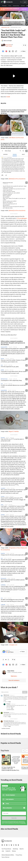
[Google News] (18, 845)
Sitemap (14, 851)
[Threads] (13, 845)
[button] (23, 750)
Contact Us (8, 851)
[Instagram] (4, 845)
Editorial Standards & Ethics (8, 855)
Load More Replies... (11, 709)
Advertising (15, 848)
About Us (22, 848)
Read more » (14, 676)
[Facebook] (2, 845)
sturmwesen (6, 712)
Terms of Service (5, 857)
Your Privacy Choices (6, 848)
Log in (25, 2)
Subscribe (14, 818)
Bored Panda (7, 841)
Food (8, 27)
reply (9, 701)
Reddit (8, 96)
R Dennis (8, 704)
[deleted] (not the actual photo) (17, 178)
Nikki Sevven (6, 695)
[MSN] (16, 845)
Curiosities (4, 27)
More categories (7, 807)
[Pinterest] (6, 845)
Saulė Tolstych (9, 46)
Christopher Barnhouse (9, 721)
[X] (9, 845)
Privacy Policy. (23, 823)
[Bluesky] (11, 845)
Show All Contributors (14, 680)
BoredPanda (8, 2)
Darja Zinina (8, 44)
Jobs (3, 851)
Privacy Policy (19, 855)
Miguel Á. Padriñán (14, 431)
